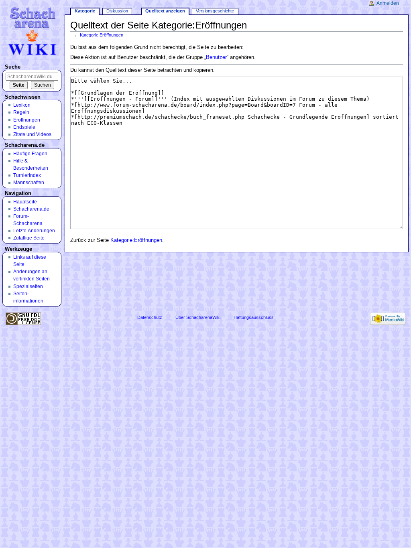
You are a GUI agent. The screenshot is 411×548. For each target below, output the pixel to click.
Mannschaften (28, 182)
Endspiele (24, 127)
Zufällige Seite (29, 238)
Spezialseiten (28, 286)
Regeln (21, 112)
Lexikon (22, 105)
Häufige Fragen (30, 153)
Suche (12, 67)
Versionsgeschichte (215, 10)
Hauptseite (25, 202)
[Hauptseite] (33, 31)
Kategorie (85, 10)
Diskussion (117, 10)
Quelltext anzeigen (165, 10)
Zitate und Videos (32, 134)
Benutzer (216, 57)
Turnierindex (27, 175)
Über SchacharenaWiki (197, 317)
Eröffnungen (26, 120)
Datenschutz (149, 317)
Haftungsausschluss (254, 317)
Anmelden (387, 3)
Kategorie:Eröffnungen (101, 34)
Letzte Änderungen (34, 230)
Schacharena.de (31, 209)
